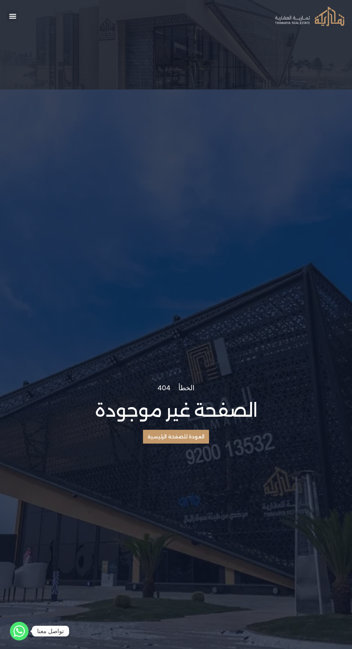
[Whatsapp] (19, 631)
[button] (12, 16)
